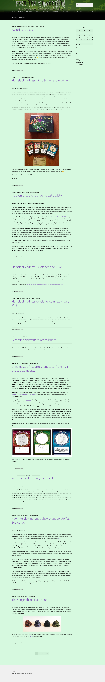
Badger (26, 77)
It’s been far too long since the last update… (38, 195)
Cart (67, 11)
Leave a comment (40, 26)
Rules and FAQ (29, 11)
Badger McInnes (30, 26)
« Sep (77, 47)
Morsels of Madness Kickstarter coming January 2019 (40, 303)
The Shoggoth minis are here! (29, 600)
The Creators (46, 11)
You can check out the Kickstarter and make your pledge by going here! (45, 284)
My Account (22, 17)
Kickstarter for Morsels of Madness (60, 217)
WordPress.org (79, 64)
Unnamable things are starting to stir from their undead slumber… (40, 368)
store (31, 636)
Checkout (14, 17)
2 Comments (32, 77)
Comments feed (79, 62)
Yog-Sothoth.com (16, 544)
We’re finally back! (23, 30)
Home (13, 11)
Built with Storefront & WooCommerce (22, 673)
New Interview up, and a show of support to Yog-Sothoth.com (41, 520)
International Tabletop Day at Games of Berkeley (25, 394)
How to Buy (55, 11)
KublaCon (28, 400)
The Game (20, 11)
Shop (62, 11)
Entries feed (78, 61)
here (59, 538)
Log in (77, 59)
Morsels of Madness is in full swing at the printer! (41, 80)
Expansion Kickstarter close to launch (34, 340)
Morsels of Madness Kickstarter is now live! (37, 267)
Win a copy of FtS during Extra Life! (32, 478)
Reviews (38, 11)
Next (46, 653)
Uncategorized (19, 70)
